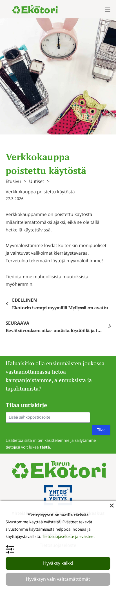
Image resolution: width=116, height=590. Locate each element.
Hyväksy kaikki (58, 563)
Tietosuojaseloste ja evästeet (68, 536)
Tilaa (101, 430)
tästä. (45, 447)
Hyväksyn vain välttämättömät (58, 579)
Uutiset (36, 181)
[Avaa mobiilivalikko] (107, 10)
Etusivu (13, 181)
